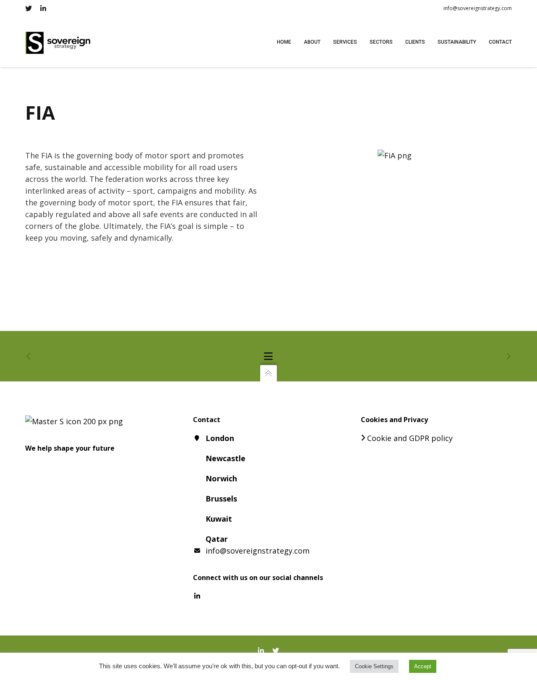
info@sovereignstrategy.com (477, 8)
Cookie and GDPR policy (410, 438)
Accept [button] (422, 666)
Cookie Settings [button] (374, 666)
